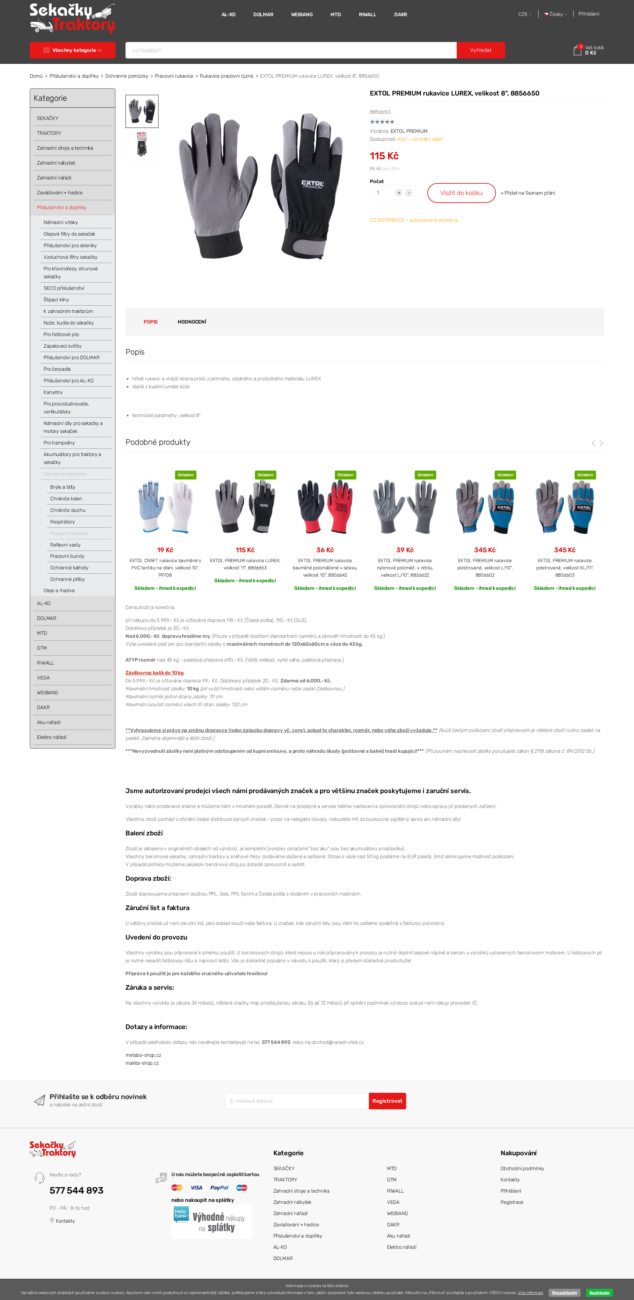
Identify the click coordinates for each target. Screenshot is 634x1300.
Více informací (530, 1292)
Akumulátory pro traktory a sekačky (72, 458)
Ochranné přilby (67, 579)
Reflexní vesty (65, 545)
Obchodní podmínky (522, 1168)
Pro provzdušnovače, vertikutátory (66, 408)
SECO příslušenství (64, 288)
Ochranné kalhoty (69, 568)
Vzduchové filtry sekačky (70, 257)
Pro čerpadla (57, 369)
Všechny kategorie (74, 50)
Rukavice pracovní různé (226, 76)
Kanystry (53, 392)
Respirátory (62, 522)
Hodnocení (192, 322)
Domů (36, 76)
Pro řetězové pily (61, 334)
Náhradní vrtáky (61, 222)
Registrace (512, 1202)
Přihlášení (589, 14)
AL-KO (228, 15)
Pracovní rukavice (174, 76)
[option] (261, 187)
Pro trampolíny (59, 443)
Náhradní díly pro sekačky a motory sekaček (73, 427)
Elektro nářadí (51, 737)
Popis (151, 322)
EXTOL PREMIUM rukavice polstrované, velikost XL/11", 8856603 (565, 568)
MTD (336, 15)
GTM (42, 648)
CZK (523, 14)
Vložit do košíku (461, 193)
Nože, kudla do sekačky (69, 323)
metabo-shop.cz (143, 1055)
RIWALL (367, 15)
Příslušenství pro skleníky (70, 246)
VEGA (43, 678)
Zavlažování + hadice (60, 193)
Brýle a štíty (62, 487)
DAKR (400, 15)
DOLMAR (263, 15)
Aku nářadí (48, 722)
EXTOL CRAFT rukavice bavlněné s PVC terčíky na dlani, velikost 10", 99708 (165, 568)
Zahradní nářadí (54, 178)
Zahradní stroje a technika (65, 148)
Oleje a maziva (59, 590)
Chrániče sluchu (68, 510)
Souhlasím (599, 1292)
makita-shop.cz (142, 1063)
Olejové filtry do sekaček (69, 234)
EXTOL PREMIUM (409, 131)
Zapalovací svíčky (62, 346)
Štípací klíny (56, 300)
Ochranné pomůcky (126, 76)
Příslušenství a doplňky (74, 76)
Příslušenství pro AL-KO (69, 381)
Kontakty (64, 1221)
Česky (556, 14)
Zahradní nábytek (56, 163)
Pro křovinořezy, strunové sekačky (71, 273)
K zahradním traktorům (68, 311)
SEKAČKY (47, 118)
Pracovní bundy (67, 556)
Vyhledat (481, 50)
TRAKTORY (49, 133)
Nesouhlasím (564, 1292)
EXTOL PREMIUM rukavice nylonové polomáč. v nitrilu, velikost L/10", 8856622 (405, 568)
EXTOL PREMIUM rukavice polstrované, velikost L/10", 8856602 (485, 568)
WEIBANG (302, 15)
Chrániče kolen (66, 499)
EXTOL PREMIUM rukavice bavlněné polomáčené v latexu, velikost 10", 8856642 (325, 568)
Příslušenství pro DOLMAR (71, 358)
